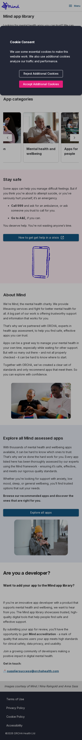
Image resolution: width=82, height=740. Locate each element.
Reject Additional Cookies (40, 73)
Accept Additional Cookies (41, 84)
